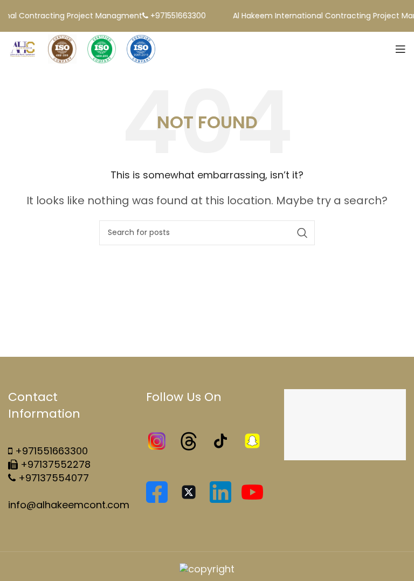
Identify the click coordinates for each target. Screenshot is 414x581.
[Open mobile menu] (400, 49)
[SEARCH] (302, 232)
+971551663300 (51, 451)
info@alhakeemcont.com (68, 504)
